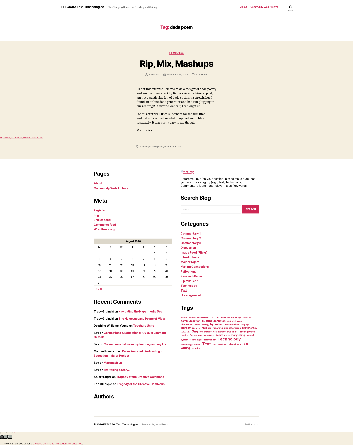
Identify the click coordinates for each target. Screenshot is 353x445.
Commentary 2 (191, 238)
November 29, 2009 (177, 74)
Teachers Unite (143, 325)
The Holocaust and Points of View (141, 318)
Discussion (188, 247)
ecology (205, 325)
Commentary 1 (191, 233)
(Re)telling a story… (117, 370)
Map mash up (113, 362)
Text (184, 290)
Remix (219, 335)
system (184, 340)
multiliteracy (249, 327)
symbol (250, 335)
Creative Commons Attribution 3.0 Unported (57, 443)
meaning (218, 328)
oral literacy (219, 331)
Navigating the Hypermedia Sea (140, 311)
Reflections (188, 271)
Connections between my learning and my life (135, 344)
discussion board (190, 324)
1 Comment (202, 74)
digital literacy (234, 321)
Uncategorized (191, 295)
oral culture (205, 331)
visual (232, 344)
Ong (195, 331)
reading (184, 335)
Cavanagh (145, 146)
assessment (203, 317)
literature (196, 328)
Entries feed (102, 220)
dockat (155, 74)
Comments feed (105, 224)
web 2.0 (242, 344)
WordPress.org (104, 229)
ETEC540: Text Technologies (82, 7)
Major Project (190, 262)
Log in (98, 215)
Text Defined (219, 344)
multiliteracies (232, 328)
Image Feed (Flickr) (194, 252)
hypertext (217, 324)
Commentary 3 (191, 243)
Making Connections (195, 266)
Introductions (190, 257)
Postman (232, 331)
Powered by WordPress (154, 424)
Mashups (206, 328)
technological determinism (202, 340)
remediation (209, 335)
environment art (172, 146)
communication (190, 321)
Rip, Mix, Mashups (176, 63)
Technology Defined (190, 344)
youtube (196, 348)
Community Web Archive (264, 6)
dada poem (157, 146)
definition (219, 321)
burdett (225, 317)
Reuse (227, 335)
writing (185, 348)
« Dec (99, 288)
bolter (215, 317)
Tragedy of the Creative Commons (140, 377)
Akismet (15, 433)
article (184, 317)
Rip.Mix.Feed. (176, 53)
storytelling (238, 334)
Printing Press (247, 331)
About (243, 6)
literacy (186, 327)
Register (100, 210)
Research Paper (191, 276)
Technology (189, 285)
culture (207, 321)
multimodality (185, 332)
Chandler (247, 318)
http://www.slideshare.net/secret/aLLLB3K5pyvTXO (21, 138)
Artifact (192, 318)
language (245, 325)
